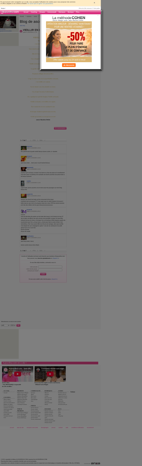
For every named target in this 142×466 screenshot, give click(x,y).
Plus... (78, 12)
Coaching (34, 12)
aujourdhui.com (10, 12)
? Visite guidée (96, 8)
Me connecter (88, 8)
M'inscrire (81, 8)
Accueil (26, 12)
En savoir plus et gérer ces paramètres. (40, 3)
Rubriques (62, 12)
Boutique (71, 12)
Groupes (42, 12)
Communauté (52, 12)
